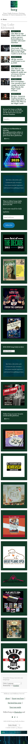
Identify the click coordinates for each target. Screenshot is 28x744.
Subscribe (8, 225)
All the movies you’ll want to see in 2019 (18, 61)
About (7, 698)
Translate (16, 686)
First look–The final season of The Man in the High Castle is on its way (18, 51)
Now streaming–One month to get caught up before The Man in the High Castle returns (18, 86)
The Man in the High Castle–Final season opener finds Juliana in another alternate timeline (18, 38)
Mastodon (18, 712)
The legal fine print (14, 703)
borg (14, 9)
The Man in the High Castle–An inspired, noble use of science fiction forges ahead (18, 72)
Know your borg (18, 698)
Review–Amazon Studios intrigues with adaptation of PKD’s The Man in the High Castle (18, 99)
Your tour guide (15, 707)
